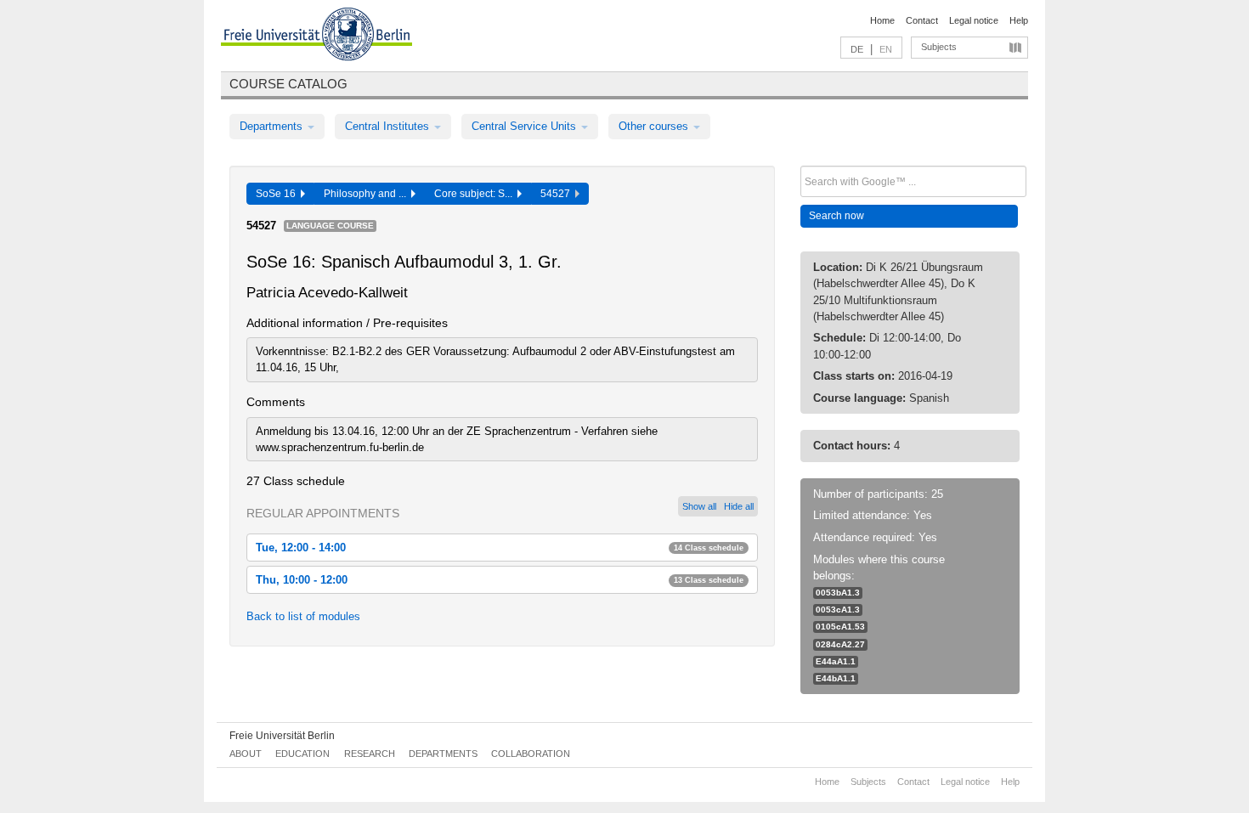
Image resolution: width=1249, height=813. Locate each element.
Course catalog (288, 83)
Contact (922, 20)
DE (857, 49)
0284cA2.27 (840, 644)
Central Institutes (388, 126)
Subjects (939, 47)
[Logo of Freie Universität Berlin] (316, 36)
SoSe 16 (278, 194)
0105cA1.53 (840, 626)
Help (1018, 20)
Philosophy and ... (367, 194)
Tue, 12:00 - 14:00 (499, 547)
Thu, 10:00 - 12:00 (499, 579)
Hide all (739, 506)
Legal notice (973, 20)
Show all (699, 506)
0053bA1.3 (838, 592)
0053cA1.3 (838, 609)
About (245, 753)
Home (882, 20)
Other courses (655, 126)
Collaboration (530, 753)
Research (369, 753)
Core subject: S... (475, 194)
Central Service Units (525, 126)
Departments (273, 126)
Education (302, 753)
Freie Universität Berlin (282, 736)
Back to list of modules (303, 616)
